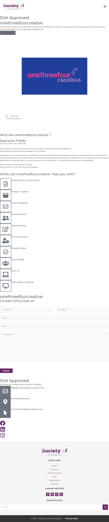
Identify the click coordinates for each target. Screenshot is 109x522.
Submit (6, 370)
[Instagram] (56, 494)
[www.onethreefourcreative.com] (5, 412)
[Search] (105, 507)
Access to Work (6, 144)
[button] (105, 6)
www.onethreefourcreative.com (27, 409)
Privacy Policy (71, 519)
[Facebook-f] (47, 494)
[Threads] (61, 494)
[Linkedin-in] (52, 494)
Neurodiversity (20, 144)
